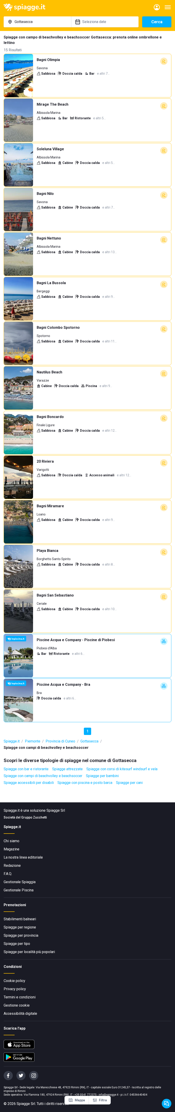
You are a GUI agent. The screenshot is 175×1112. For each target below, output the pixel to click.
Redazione (12, 865)
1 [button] (88, 731)
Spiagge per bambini (102, 776)
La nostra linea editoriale (23, 857)
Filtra (103, 1100)
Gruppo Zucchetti (34, 817)
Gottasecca (89, 741)
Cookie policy (14, 981)
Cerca (156, 21)
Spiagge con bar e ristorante (26, 769)
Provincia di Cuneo (60, 741)
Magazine (11, 849)
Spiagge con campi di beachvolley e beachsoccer (43, 776)
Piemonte (32, 741)
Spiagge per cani (129, 782)
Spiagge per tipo (17, 943)
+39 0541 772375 (86, 1094)
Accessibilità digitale (20, 1013)
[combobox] (37, 21)
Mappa (80, 1100)
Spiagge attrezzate (67, 769)
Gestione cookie (17, 1005)
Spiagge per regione (20, 927)
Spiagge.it (12, 741)
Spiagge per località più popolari (29, 952)
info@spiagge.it (108, 1094)
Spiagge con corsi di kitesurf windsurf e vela (121, 769)
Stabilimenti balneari (20, 919)
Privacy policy (15, 989)
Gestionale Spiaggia (20, 882)
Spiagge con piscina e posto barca (84, 782)
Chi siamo (11, 841)
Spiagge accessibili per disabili (29, 782)
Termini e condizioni (20, 997)
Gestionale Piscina (18, 890)
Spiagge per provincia (21, 935)
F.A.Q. (8, 874)
